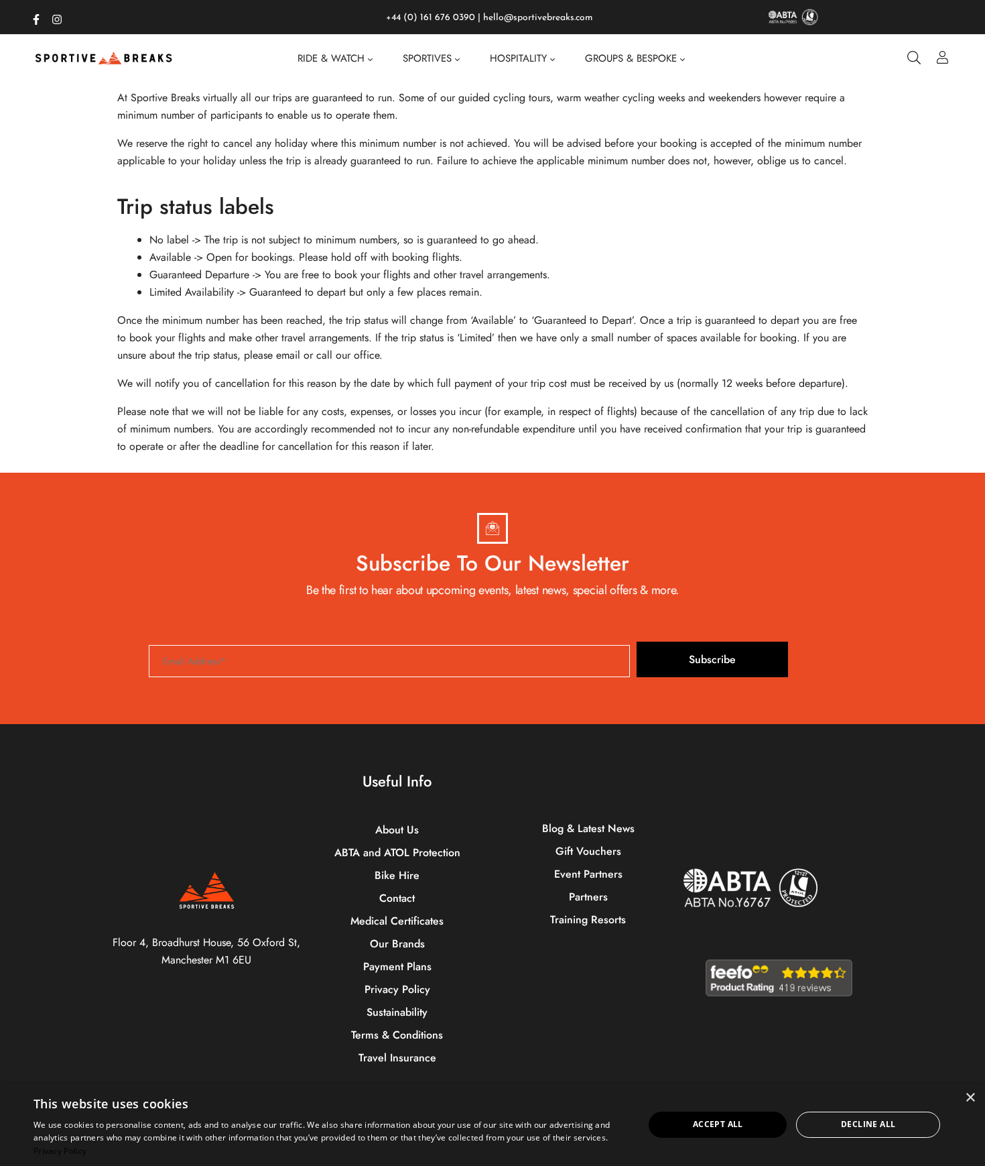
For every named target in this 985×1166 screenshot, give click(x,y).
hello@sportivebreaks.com (538, 18)
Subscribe (712, 659)
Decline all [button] (868, 1124)
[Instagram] (57, 16)
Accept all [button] (718, 1124)
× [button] (970, 1098)
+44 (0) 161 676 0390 (430, 18)
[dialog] (492, 1125)
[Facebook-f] (36, 16)
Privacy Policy (60, 1151)
